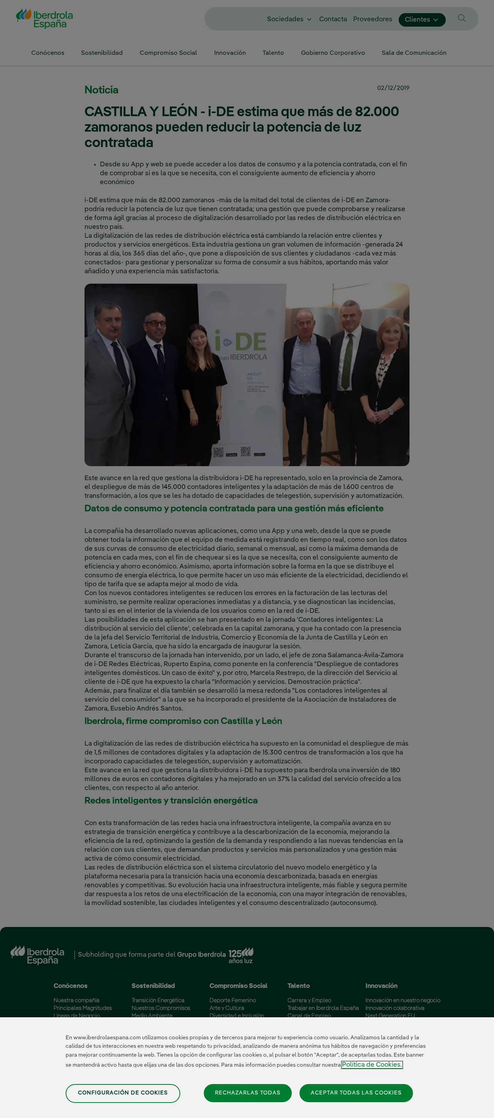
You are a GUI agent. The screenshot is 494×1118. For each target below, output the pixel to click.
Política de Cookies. (372, 1065)
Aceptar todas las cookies (356, 1092)
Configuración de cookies (123, 1093)
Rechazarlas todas (248, 1092)
